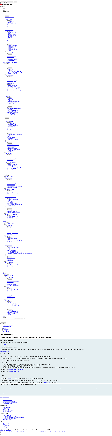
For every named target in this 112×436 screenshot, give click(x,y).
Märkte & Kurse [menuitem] (8, 308)
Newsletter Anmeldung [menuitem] (11, 313)
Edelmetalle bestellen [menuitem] (11, 293)
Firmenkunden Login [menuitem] (7, 326)
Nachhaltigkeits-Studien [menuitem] (11, 165)
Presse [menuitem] (6, 255)
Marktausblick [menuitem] (10, 109)
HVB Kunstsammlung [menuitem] (11, 268)
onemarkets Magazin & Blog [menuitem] (12, 112)
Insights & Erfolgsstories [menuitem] (9, 189)
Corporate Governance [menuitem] (11, 250)
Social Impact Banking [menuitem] (11, 183)
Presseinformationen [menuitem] (11, 258)
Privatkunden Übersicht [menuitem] (9, 17)
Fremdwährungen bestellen (8, 410)
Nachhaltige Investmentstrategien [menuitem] (13, 212)
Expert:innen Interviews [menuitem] (11, 192)
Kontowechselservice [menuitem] (11, 290)
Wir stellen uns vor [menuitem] (8, 66)
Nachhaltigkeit (5, 426)
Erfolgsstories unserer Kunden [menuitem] (13, 193)
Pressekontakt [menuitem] (10, 260)
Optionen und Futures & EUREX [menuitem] (13, 87)
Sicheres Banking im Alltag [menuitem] (12, 304)
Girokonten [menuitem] (9, 25)
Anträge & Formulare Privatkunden (9, 416)
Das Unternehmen (6, 425)
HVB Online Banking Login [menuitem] (8, 325)
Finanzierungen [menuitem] (8, 141)
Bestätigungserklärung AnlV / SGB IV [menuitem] (14, 252)
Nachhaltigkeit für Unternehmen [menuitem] (11, 214)
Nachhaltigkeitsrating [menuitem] (11, 205)
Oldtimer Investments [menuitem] (11, 93)
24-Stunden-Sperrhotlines (7, 400)
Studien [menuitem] (8, 200)
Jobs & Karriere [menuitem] (8, 236)
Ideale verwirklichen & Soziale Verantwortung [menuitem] (16, 78)
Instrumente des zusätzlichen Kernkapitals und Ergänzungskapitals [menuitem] (19, 253)
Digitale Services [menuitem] (8, 287)
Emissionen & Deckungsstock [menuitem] (13, 251)
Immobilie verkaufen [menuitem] (11, 48)
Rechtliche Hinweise (9, 431)
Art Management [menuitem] (10, 92)
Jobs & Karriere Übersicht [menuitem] (12, 238)
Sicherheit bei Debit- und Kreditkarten (10, 402)
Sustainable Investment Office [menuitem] (12, 102)
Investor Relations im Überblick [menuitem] (13, 247)
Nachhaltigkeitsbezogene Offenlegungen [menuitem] (14, 186)
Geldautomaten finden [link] (4, 351)
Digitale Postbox (6, 408)
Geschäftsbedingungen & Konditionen (30, 431)
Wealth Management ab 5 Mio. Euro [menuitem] (14, 71)
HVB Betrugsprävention (7, 403)
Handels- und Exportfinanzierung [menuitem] (13, 145)
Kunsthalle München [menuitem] (11, 266)
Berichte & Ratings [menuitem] (11, 185)
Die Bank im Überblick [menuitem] (9, 223)
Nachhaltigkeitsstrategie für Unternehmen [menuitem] (15, 217)
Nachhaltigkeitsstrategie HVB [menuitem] (12, 181)
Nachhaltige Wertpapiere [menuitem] (12, 211)
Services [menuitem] (4, 273)
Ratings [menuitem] (8, 249)
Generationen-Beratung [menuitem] (11, 56)
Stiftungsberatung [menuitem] (10, 91)
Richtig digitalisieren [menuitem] (11, 126)
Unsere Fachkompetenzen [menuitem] (12, 73)
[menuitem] (4, 8)
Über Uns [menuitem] (4, 221)
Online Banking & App (7, 407)
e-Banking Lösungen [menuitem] (11, 137)
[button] (25, 318)
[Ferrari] (4, 432)
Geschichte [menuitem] (9, 232)
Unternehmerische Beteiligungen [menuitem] (13, 101)
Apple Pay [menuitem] (9, 296)
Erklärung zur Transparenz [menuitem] (12, 187)
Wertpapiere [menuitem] (9, 37)
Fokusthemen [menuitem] (7, 96)
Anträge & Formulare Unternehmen (9, 418)
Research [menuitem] (9, 170)
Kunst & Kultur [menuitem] (10, 265)
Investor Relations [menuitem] (8, 245)
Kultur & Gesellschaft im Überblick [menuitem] (14, 264)
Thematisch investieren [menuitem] (11, 40)
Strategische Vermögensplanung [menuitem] (13, 80)
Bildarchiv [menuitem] (9, 259)
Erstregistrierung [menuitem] (10, 282)
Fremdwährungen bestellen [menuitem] (12, 292)
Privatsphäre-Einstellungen (64, 431)
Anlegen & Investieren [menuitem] (9, 30)
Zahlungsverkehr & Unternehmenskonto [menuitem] (12, 132)
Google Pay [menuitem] (9, 294)
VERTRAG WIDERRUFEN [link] (5, 430)
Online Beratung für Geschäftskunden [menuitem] (14, 167)
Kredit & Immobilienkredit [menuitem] (12, 45)
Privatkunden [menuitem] (5, 14)
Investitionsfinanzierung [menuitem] (11, 146)
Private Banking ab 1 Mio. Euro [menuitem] (13, 70)
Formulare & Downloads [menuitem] (12, 169)
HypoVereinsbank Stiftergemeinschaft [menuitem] (14, 271)
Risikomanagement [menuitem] (8, 153)
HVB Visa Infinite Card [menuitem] (11, 113)
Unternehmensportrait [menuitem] (11, 227)
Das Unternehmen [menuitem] (8, 225)
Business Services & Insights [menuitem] (10, 162)
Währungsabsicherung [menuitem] (11, 157)
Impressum (2, 431)
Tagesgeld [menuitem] (9, 33)
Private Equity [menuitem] (10, 100)
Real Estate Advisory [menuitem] (11, 103)
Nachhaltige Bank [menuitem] (8, 178)
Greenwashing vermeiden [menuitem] (12, 203)
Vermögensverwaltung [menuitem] (11, 39)
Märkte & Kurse (6, 409)
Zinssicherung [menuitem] (10, 156)
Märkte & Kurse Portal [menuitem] (11, 111)
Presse (4, 424)
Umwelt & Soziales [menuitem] (11, 184)
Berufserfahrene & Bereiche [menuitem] (12, 241)
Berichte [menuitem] (9, 248)
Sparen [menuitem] (8, 38)
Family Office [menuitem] (10, 99)
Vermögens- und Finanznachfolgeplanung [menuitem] (15, 90)
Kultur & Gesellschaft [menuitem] (9, 262)
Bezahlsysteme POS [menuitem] (11, 138)
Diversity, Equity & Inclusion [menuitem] (12, 229)
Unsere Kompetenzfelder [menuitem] (9, 83)
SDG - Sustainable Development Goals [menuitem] (14, 204)
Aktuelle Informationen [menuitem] (11, 124)
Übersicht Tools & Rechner (8, 415)
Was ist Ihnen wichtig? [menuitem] (9, 52)
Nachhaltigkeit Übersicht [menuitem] (9, 176)
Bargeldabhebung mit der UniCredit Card (15, 369)
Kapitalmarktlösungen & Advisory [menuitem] (13, 149)
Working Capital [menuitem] (10, 147)
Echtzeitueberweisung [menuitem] (11, 284)
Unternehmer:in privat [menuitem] (11, 81)
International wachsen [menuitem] (11, 127)
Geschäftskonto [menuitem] (10, 135)
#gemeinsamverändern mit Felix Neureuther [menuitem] (15, 194)
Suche (15, 2)
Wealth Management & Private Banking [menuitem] (10, 62)
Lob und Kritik (40, 431)
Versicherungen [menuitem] (10, 160)
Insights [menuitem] (8, 191)
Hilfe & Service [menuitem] (10, 298)
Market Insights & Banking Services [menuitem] (11, 105)
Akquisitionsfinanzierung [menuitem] (12, 148)
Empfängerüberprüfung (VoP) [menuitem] (12, 285)
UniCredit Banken (11, 378)
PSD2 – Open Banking (7, 419)
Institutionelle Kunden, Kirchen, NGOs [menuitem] (14, 72)
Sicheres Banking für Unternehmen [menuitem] (13, 305)
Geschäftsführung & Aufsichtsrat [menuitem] (13, 230)
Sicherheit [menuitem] (7, 300)
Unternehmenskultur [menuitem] (11, 228)
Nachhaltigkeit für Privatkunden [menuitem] (11, 207)
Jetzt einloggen (3, 2)
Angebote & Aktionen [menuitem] (11, 35)
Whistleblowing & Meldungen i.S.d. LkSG (51, 431)
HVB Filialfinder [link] (3, 344)
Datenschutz (15, 431)
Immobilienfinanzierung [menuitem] (11, 46)
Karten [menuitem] (8, 26)
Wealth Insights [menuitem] (8, 64)
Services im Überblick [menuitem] (9, 275)
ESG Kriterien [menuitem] (10, 201)
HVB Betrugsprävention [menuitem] (12, 303)
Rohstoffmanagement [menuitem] (11, 159)
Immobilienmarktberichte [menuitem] (12, 49)
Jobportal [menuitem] (9, 242)
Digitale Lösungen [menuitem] (10, 171)
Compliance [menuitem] (9, 234)
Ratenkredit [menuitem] (9, 50)
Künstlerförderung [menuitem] (10, 269)
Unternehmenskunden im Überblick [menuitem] (11, 119)
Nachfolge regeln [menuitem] (10, 128)
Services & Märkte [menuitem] (10, 22)
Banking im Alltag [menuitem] (8, 19)
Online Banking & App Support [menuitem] (13, 281)
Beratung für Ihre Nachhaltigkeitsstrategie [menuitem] (15, 166)
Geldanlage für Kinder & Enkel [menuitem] (13, 59)
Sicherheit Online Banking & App (9, 401)
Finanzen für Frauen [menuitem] (11, 60)
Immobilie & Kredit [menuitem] (8, 42)
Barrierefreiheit (20, 431)
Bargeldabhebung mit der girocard (14, 371)
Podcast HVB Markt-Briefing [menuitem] (12, 110)
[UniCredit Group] (2, 434)
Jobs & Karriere (6, 423)
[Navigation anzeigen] (0, 3)
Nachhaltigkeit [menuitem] (5, 174)
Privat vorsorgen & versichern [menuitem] (12, 58)
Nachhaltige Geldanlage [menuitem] (11, 34)
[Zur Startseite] (6, 5)
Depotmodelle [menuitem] (10, 36)
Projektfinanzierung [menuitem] (11, 150)
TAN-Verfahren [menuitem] (10, 24)
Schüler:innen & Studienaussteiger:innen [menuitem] (14, 239)
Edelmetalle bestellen (7, 411)
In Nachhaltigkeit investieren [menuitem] (12, 125)
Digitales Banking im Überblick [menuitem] (13, 289)
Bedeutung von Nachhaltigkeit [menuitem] (10, 197)
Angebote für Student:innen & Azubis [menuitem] (14, 27)
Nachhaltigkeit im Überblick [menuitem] (12, 233)
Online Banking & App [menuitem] (11, 23)
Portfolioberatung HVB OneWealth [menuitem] (14, 88)
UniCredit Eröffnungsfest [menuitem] (12, 267)
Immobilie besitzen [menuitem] (10, 47)
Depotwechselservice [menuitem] (11, 291)
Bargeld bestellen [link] (3, 394)
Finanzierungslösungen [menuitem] (11, 89)
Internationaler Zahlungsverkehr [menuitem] (13, 139)
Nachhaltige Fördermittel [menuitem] (12, 218)
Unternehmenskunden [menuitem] (7, 116)
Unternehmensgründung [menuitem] (11, 129)
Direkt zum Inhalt (10, 2)
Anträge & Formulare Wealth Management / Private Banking (14, 417)
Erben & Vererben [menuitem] (10, 57)
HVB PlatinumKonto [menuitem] (11, 114)
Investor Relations (6, 427)
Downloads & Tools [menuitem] (11, 297)
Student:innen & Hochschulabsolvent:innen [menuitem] (15, 240)
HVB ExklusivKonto (46, 382)
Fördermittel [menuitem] (9, 151)
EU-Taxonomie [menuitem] (10, 202)
